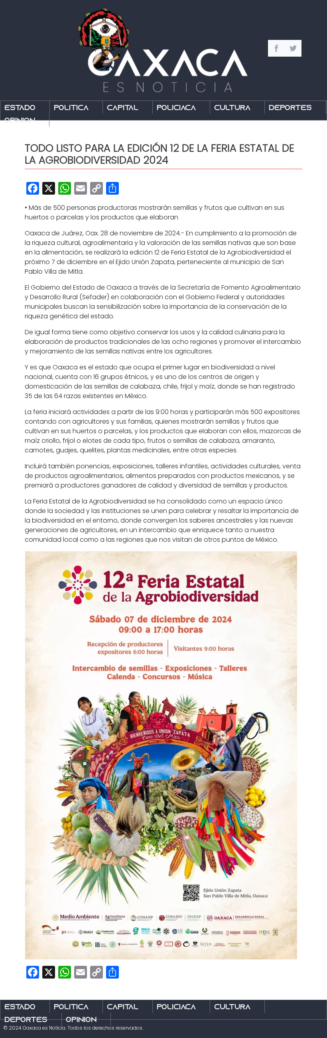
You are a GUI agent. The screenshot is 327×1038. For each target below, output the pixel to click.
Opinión (19, 121)
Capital (122, 108)
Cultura (232, 108)
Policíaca (176, 108)
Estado (19, 108)
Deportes (290, 108)
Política (71, 108)
